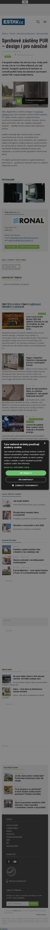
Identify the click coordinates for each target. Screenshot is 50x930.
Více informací (23, 463)
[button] (25, 467)
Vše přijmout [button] (26, 473)
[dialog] (25, 465)
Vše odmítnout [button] (25, 479)
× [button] (45, 443)
